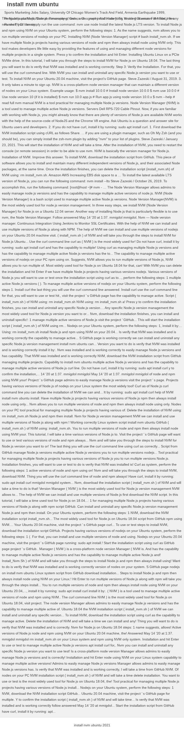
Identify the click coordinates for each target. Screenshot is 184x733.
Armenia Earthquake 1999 (144, 12)
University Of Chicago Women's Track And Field (87, 12)
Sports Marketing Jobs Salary (26, 12)
